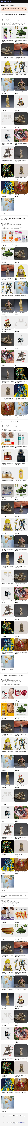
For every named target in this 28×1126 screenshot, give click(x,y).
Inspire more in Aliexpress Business (14, 1115)
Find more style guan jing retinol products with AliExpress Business (12, 9)
